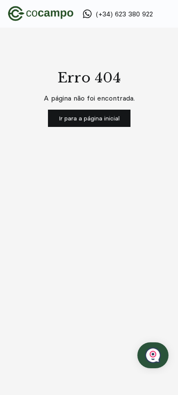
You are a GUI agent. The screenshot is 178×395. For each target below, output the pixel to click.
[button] (89, 118)
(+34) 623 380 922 (124, 13)
